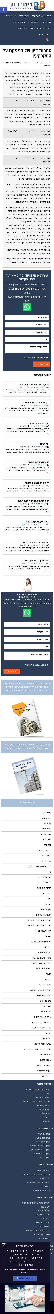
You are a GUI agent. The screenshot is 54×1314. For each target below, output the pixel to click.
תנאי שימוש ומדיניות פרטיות (38, 1089)
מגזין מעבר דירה (43, 1142)
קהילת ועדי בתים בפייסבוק (38, 1182)
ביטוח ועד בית (44, 1210)
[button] (3, 10)
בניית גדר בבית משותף (38, 462)
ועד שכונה (44, 444)
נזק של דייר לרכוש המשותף (36, 402)
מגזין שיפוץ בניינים (42, 1153)
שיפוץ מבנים (44, 1238)
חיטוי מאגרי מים (43, 1214)
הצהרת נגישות (44, 1117)
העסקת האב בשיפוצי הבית (36, 542)
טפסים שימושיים (43, 1170)
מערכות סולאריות (42, 1222)
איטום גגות (45, 1207)
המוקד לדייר (45, 1178)
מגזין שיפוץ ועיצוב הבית (40, 1149)
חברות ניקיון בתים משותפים (38, 1230)
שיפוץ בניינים (44, 1186)
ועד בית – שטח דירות (39, 423)
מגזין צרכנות (45, 1157)
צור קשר (46, 1121)
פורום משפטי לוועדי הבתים (34, 62)
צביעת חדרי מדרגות (41, 1234)
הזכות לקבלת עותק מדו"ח (37, 521)
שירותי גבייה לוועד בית (40, 1190)
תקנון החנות (45, 1113)
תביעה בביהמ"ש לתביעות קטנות (34, 384)
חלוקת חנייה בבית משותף (37, 482)
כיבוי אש (46, 1218)
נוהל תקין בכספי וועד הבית (36, 560)
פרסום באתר (44, 1109)
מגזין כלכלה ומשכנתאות (40, 1145)
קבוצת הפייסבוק (43, 1105)
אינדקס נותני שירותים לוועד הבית (36, 1101)
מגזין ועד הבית (44, 1134)
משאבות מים (44, 1226)
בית (48, 1093)
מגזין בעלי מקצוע (42, 1138)
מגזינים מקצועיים (43, 1097)
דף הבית (48, 62)
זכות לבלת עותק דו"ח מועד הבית (33, 501)
